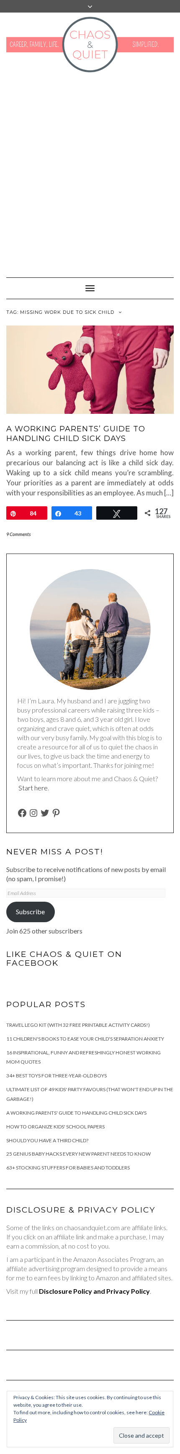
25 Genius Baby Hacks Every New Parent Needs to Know (78, 1154)
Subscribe (30, 911)
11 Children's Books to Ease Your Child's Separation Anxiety (85, 1039)
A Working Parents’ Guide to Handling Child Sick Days (75, 433)
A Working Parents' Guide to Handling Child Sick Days (76, 1113)
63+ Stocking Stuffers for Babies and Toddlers (68, 1167)
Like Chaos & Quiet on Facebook (64, 958)
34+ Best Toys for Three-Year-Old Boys (56, 1075)
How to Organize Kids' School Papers (55, 1126)
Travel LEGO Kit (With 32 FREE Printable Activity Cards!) (78, 1025)
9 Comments (18, 534)
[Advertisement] (90, 171)
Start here (33, 788)
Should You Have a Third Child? (47, 1140)
